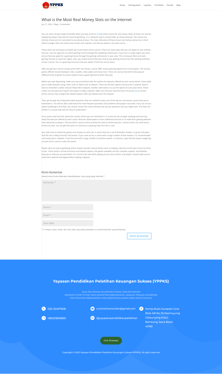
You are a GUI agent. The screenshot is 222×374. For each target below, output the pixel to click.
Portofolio (159, 5)
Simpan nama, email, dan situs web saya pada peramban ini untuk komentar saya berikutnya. (85, 229)
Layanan (147, 5)
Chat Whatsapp (111, 340)
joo (136, 91)
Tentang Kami (134, 5)
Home (122, 5)
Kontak (170, 5)
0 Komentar (65, 24)
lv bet (98, 34)
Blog (178, 5)
